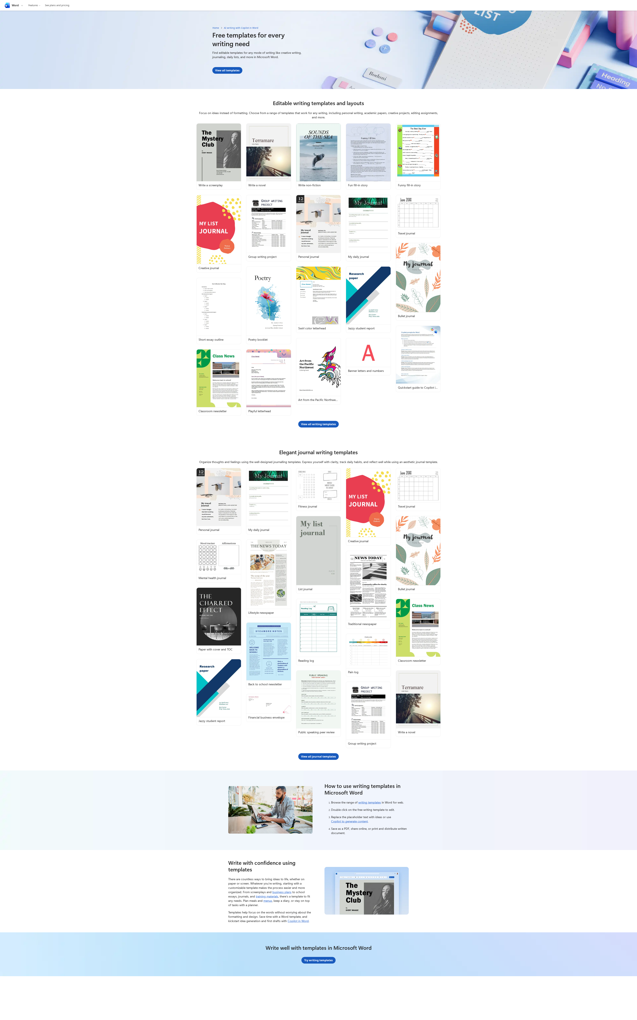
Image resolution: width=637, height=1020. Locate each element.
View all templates (227, 70)
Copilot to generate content (349, 821)
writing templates (369, 802)
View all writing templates (318, 424)
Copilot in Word (298, 921)
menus (267, 901)
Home (215, 27)
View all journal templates (318, 756)
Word (15, 5)
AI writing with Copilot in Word (241, 27)
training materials (267, 896)
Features (33, 5)
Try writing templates (318, 960)
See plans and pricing (57, 5)
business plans (281, 892)
